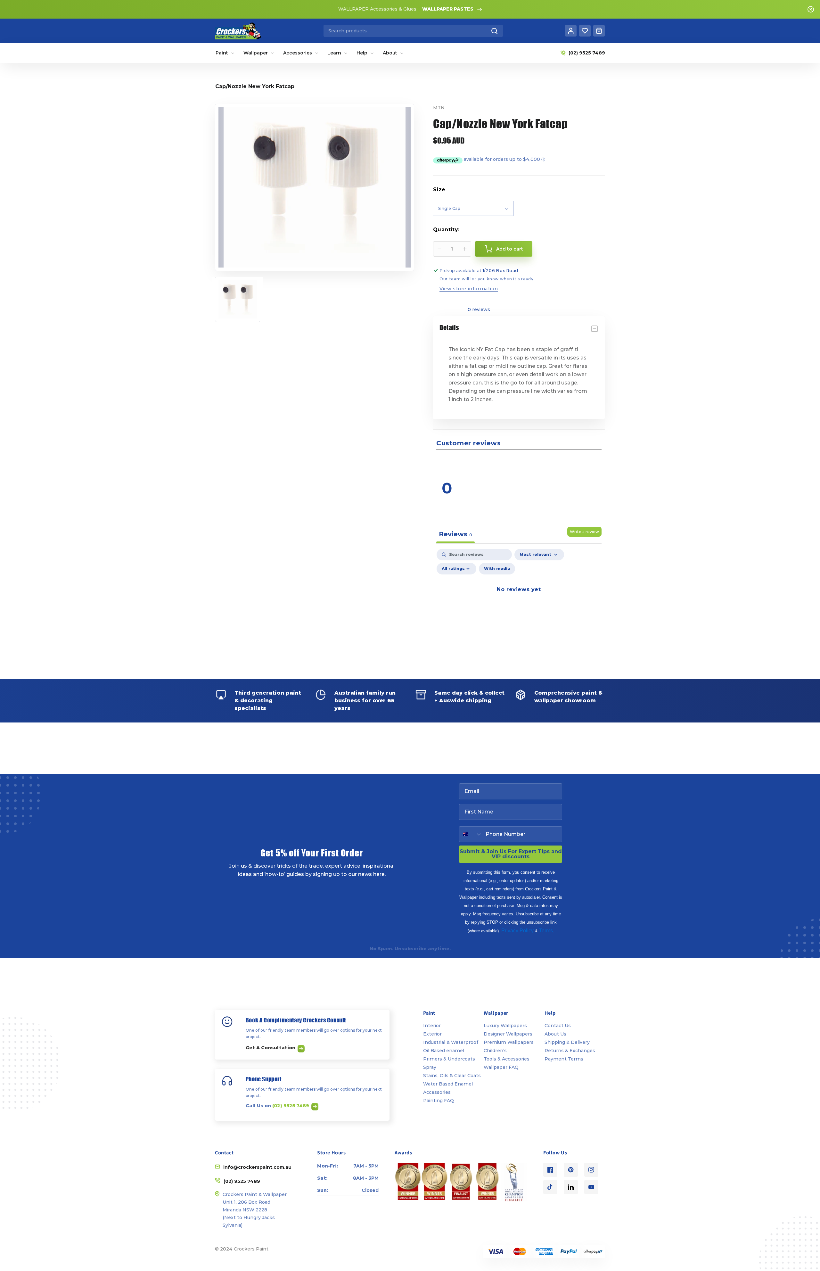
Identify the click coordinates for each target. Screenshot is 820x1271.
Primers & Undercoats (449, 1059)
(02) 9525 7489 (291, 1106)
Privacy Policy (517, 930)
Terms (546, 930)
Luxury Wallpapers (505, 1025)
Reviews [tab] (455, 534)
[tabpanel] (519, 604)
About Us (555, 1034)
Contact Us (558, 1025)
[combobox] (413, 31)
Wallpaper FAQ (501, 1067)
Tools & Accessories (506, 1059)
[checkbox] (497, 568)
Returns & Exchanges (570, 1050)
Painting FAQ (438, 1100)
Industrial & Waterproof (450, 1042)
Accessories (437, 1092)
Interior (432, 1025)
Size (439, 189)
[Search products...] (494, 31)
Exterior (432, 1034)
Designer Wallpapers (508, 1034)
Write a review (584, 531)
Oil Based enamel (443, 1050)
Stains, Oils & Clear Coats (452, 1075)
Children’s (495, 1050)
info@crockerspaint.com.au (257, 1167)
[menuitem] (225, 53)
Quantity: (446, 230)
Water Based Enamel (448, 1084)
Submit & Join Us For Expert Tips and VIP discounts (511, 854)
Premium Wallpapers (509, 1042)
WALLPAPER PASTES (447, 9)
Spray (429, 1067)
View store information (468, 289)
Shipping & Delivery (567, 1042)
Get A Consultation (271, 1048)
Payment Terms (564, 1059)
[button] (562, 462)
